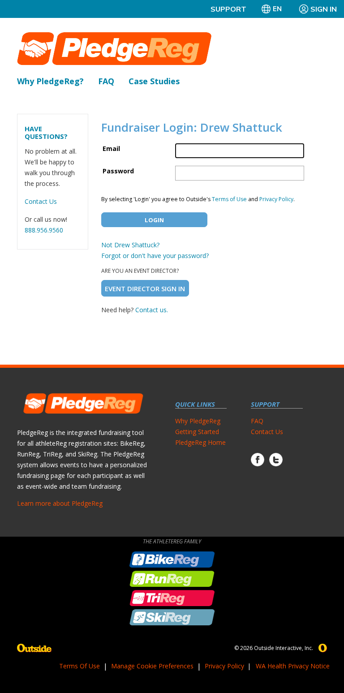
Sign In (323, 8)
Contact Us (41, 201)
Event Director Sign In (145, 288)
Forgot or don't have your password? (155, 255)
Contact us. (151, 310)
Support (228, 8)
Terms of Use (229, 199)
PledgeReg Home (200, 442)
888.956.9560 (44, 230)
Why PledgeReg (197, 421)
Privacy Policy (276, 199)
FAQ (106, 81)
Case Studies (154, 81)
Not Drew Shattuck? (130, 245)
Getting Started (197, 431)
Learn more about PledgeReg (60, 503)
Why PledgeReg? (50, 81)
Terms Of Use (79, 666)
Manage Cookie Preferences (152, 666)
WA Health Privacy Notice (293, 666)
